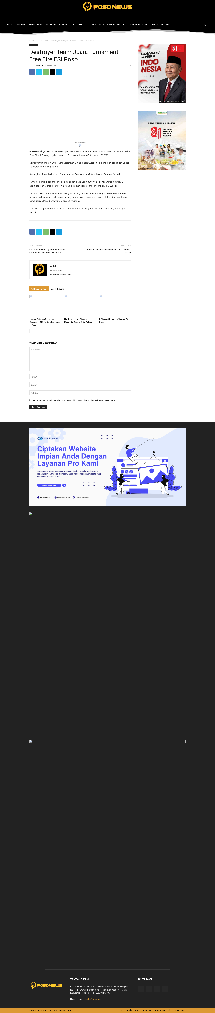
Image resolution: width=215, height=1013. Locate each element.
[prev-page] (31, 331)
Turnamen (44, 40)
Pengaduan (146, 1010)
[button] (205, 25)
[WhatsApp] (46, 72)
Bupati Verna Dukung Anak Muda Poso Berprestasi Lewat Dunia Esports (47, 251)
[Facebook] (190, 24)
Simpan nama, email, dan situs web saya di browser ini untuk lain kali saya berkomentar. (74, 400)
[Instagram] (194, 24)
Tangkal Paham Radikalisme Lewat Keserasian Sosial (109, 251)
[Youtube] (165, 989)
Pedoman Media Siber (163, 1010)
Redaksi (39, 65)
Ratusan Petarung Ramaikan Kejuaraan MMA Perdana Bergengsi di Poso (44, 322)
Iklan (137, 1010)
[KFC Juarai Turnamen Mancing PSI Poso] (115, 306)
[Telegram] (59, 72)
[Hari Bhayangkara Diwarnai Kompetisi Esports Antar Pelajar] (80, 306)
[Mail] (157, 989)
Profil (121, 1010)
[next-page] (36, 331)
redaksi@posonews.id (94, 999)
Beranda (33, 40)
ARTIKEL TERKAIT (39, 289)
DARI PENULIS (57, 289)
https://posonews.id (57, 270)
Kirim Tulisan (180, 1010)
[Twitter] (198, 24)
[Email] (52, 72)
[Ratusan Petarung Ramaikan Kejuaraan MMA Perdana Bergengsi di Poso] (45, 306)
